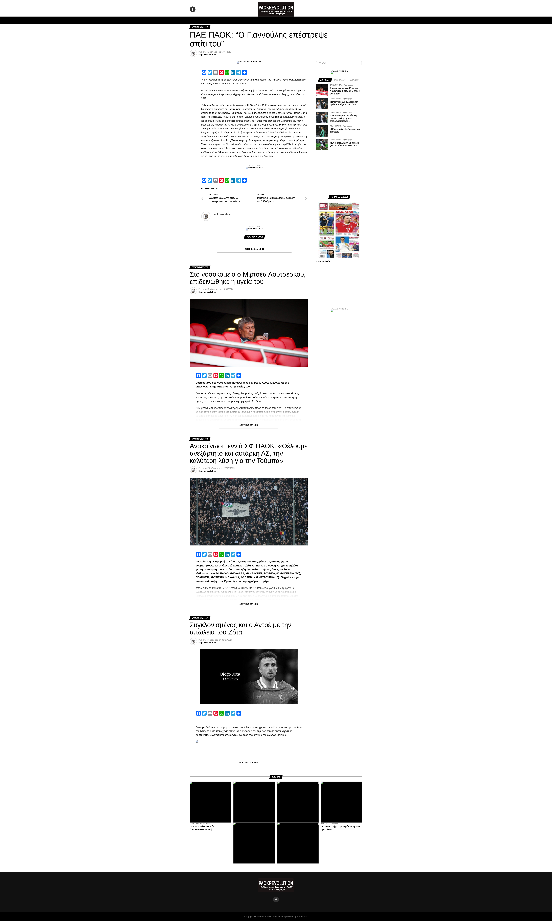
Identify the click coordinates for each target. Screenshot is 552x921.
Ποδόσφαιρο (240, 20)
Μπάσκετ (255, 20)
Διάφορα (314, 20)
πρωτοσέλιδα (323, 261)
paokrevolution (208, 54)
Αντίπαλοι (300, 20)
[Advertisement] (339, 173)
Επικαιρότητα (284, 20)
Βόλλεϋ (268, 20)
